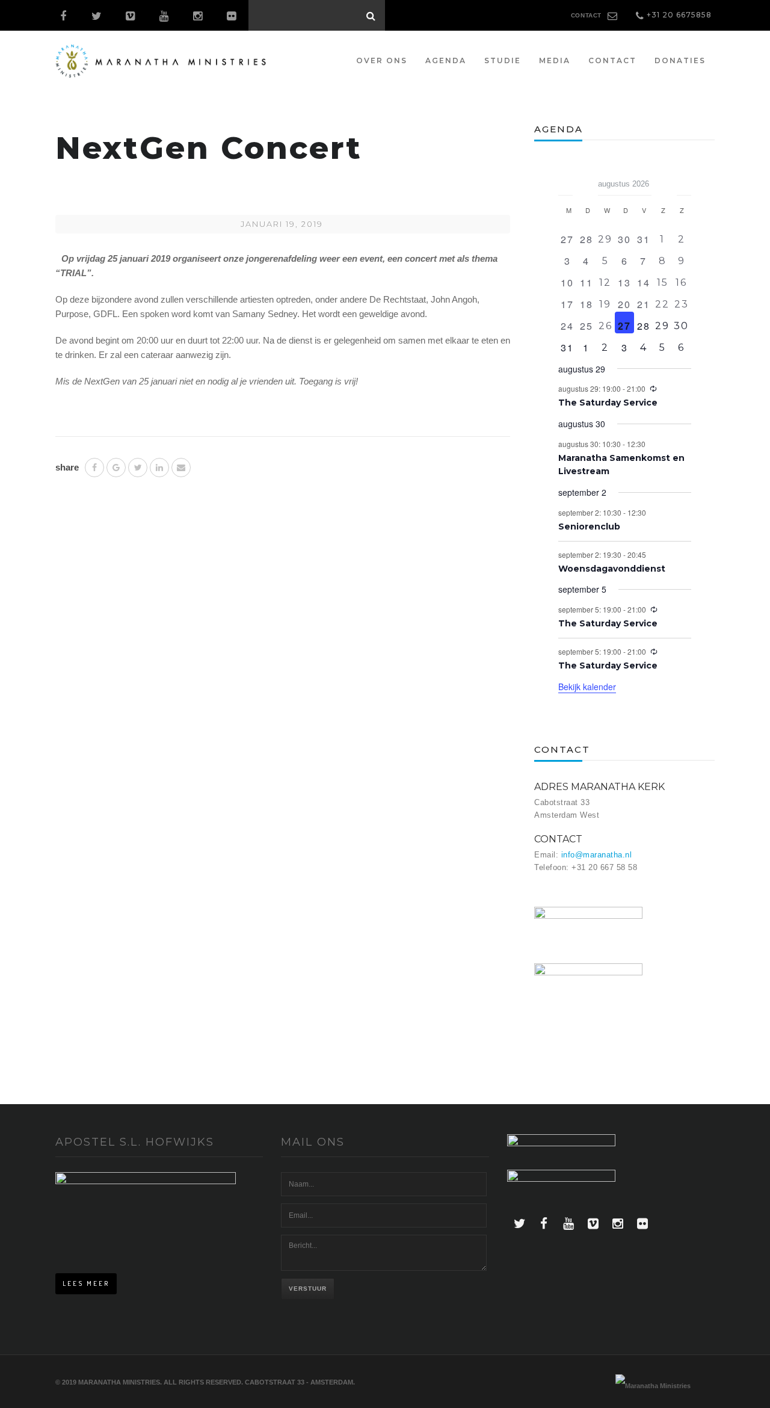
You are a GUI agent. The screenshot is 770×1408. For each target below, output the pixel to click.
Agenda (445, 60)
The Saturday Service (608, 402)
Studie (502, 60)
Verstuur (308, 1288)
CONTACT (586, 15)
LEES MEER (86, 1283)
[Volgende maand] (684, 180)
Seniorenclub (589, 526)
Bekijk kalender (587, 687)
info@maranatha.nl (596, 854)
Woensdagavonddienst (611, 568)
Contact (612, 60)
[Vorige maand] (565, 180)
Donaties (680, 60)
